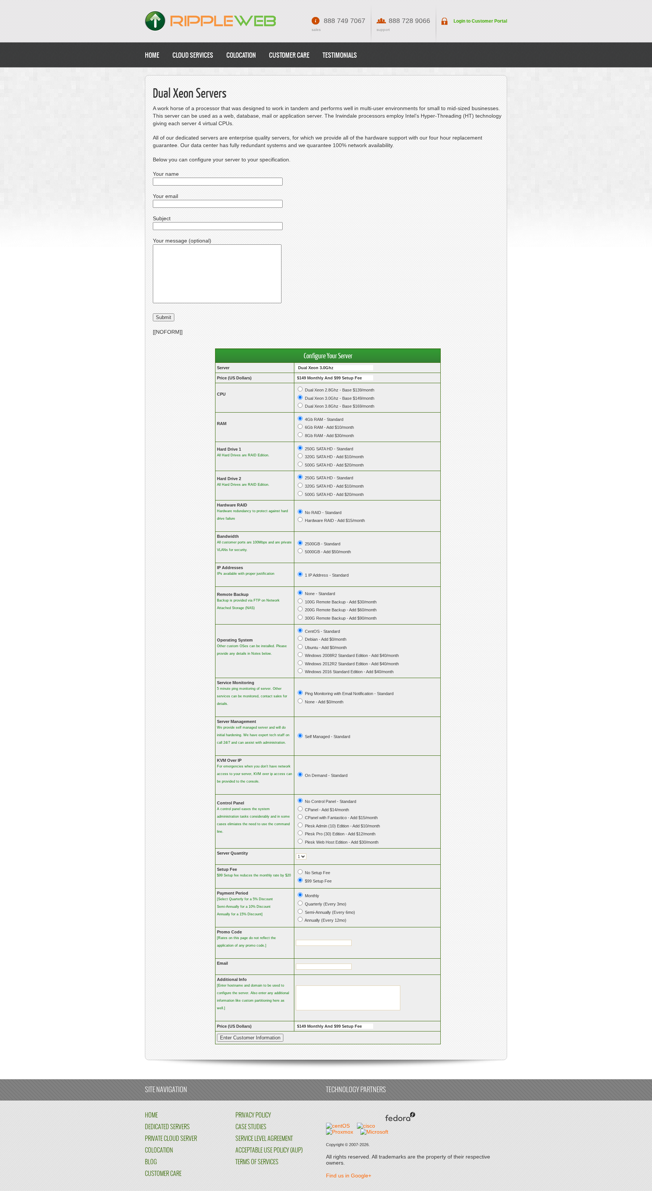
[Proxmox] (339, 1132)
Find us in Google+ (348, 1176)
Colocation (241, 55)
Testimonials (340, 55)
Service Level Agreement (264, 1139)
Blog (151, 1162)
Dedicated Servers (167, 1127)
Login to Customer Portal (480, 21)
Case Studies (250, 1127)
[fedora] (398, 1126)
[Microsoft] (374, 1132)
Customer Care (289, 55)
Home (152, 55)
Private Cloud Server (171, 1139)
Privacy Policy (253, 1115)
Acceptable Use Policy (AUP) (269, 1150)
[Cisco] (366, 1126)
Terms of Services (256, 1162)
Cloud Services (192, 55)
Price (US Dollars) (234, 378)
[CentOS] (338, 1126)
